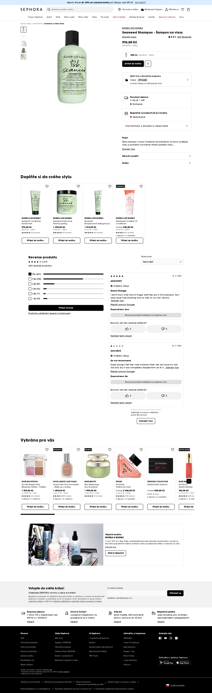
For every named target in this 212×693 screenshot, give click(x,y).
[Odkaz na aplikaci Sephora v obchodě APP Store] (182, 662)
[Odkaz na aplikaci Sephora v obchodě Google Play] (166, 662)
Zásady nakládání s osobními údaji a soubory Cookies (77, 601)
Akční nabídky (64, 672)
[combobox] (162, 262)
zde (50, 670)
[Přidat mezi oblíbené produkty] (47, 186)
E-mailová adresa (115, 588)
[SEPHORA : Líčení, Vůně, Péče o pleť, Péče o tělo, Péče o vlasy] (31, 9)
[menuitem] (128, 9)
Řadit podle (146, 257)
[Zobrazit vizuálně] (23, 30)
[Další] (188, 481)
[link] (66, 308)
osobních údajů (35, 601)
